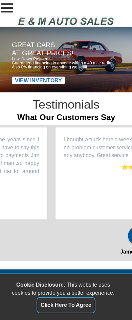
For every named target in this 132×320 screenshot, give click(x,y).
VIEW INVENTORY (38, 80)
